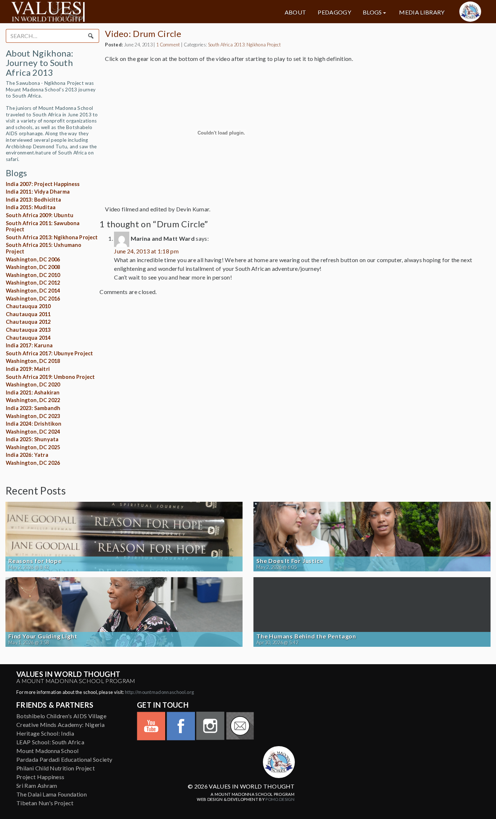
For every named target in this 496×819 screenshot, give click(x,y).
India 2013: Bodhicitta (33, 200)
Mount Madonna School (47, 750)
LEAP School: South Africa (50, 742)
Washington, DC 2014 (33, 291)
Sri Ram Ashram (36, 785)
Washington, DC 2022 (33, 400)
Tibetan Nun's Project (45, 802)
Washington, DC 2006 (33, 259)
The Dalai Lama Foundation (51, 794)
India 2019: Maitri (28, 369)
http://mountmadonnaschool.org (159, 692)
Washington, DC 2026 (33, 463)
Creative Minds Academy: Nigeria (60, 724)
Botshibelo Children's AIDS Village (61, 715)
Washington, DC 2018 (33, 361)
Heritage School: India (45, 733)
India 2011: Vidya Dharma (38, 192)
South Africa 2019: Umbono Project (50, 377)
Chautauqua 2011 (28, 314)
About (295, 12)
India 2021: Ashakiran (33, 392)
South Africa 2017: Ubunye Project (49, 353)
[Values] (86, 11)
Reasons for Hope (35, 561)
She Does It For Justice (289, 561)
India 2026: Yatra (27, 455)
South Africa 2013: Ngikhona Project (52, 237)
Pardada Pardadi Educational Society (64, 759)
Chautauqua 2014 (28, 338)
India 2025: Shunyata (32, 439)
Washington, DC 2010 (33, 275)
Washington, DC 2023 (33, 416)
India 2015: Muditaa (31, 207)
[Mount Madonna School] (470, 11)
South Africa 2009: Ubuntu (39, 215)
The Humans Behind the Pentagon (306, 636)
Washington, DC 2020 (33, 384)
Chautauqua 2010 (28, 306)
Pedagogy (334, 12)
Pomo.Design (280, 799)
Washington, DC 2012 (33, 283)
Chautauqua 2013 (28, 330)
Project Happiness (40, 776)
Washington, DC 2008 (33, 267)
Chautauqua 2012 (28, 322)
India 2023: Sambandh (33, 408)
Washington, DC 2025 (33, 447)
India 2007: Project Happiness (43, 184)
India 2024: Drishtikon (34, 424)
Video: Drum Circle (143, 33)
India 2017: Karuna (29, 345)
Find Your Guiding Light (42, 636)
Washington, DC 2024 (33, 432)
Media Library (421, 12)
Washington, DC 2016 (33, 298)
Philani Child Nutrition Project (55, 768)
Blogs (372, 12)
